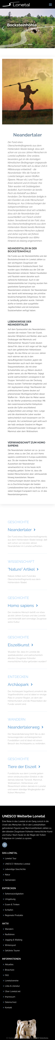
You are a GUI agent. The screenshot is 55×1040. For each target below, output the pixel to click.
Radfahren (10, 934)
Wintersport (10, 945)
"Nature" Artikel (22, 569)
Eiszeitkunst (19, 645)
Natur (7, 875)
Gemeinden (10, 880)
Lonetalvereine (11, 981)
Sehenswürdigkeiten (14, 894)
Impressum (10, 997)
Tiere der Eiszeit (22, 766)
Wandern (9, 929)
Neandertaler (20, 529)
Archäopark (19, 684)
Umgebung (10, 899)
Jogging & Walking (13, 940)
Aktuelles (9, 964)
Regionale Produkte (14, 915)
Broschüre (9, 970)
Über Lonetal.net (12, 991)
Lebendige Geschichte (15, 869)
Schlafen (9, 910)
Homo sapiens (21, 605)
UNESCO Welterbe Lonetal (17, 864)
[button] (3, 28)
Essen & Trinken (12, 905)
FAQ (7, 975)
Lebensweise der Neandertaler (19, 323)
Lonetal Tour (10, 858)
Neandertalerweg (24, 727)
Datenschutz (10, 1002)
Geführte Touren (12, 951)
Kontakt (8, 1008)
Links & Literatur (12, 986)
